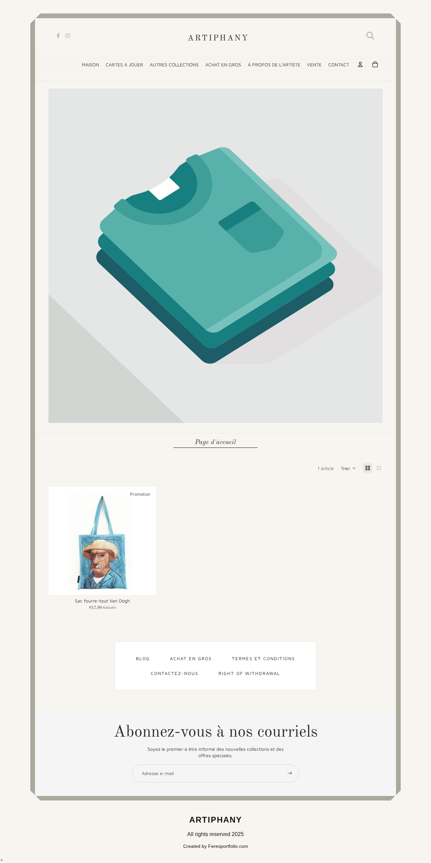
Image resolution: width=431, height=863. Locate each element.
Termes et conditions (263, 658)
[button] (348, 468)
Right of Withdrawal (249, 673)
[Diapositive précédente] (58, 540)
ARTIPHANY (218, 38)
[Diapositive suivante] (146, 540)
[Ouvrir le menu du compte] (360, 64)
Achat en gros (191, 658)
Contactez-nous (174, 673)
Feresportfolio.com (228, 846)
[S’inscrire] (290, 773)
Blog (143, 658)
